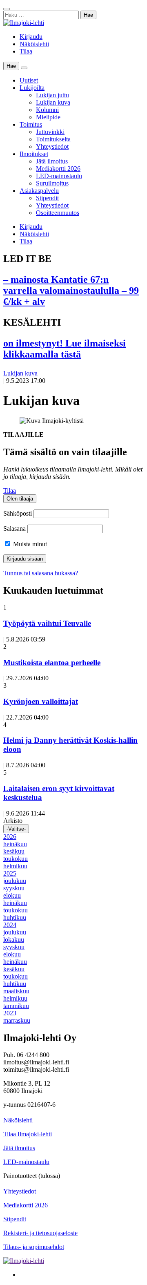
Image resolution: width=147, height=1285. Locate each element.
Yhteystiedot (52, 146)
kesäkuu (13, 851)
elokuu (12, 895)
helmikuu (15, 866)
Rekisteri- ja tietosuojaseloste (40, 1232)
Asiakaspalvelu (39, 190)
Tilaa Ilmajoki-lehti (27, 1134)
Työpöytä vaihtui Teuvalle (47, 623)
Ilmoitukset (34, 153)
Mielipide (48, 117)
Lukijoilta (32, 87)
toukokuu (15, 858)
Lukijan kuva (53, 102)
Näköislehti (34, 43)
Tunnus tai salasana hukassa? (40, 573)
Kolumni (47, 109)
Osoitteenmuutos (57, 212)
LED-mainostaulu (59, 175)
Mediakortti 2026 (58, 168)
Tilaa (26, 51)
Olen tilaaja (20, 499)
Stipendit (47, 197)
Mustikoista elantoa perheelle (51, 662)
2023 (9, 1013)
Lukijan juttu (52, 95)
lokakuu (13, 939)
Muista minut (29, 544)
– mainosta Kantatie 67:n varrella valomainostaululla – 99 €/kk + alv (71, 290)
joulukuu (14, 880)
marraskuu (16, 1020)
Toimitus (31, 124)
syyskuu (13, 888)
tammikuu (16, 1005)
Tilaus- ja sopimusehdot (33, 1246)
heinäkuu (15, 843)
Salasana (14, 528)
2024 (9, 924)
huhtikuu (14, 917)
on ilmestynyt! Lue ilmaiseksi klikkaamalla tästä (64, 349)
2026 (9, 836)
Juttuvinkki (50, 131)
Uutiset (29, 80)
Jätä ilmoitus (52, 161)
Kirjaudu (31, 36)
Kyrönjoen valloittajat (40, 701)
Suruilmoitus (52, 183)
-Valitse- (16, 829)
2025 (9, 873)
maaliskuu (16, 991)
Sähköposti (17, 513)
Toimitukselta (53, 139)
